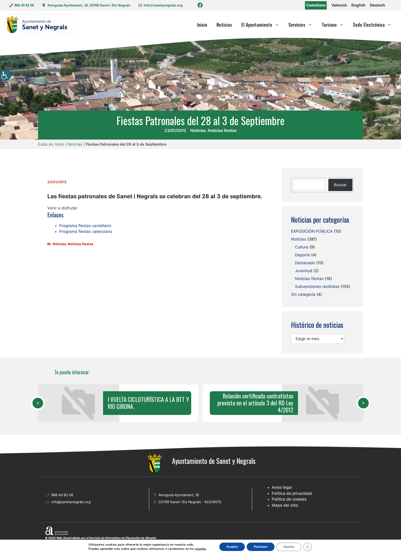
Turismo (329, 24)
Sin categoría (303, 294)
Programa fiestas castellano (85, 225)
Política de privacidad (292, 493)
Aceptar (232, 546)
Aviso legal (282, 487)
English (358, 5)
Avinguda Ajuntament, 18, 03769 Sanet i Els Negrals (88, 5)
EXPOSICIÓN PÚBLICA (312, 231)
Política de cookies (289, 499)
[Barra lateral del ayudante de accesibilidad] (5, 75)
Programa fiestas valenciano (85, 231)
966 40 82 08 (24, 5)
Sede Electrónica (369, 24)
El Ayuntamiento (256, 24)
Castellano (316, 5)
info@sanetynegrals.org (163, 5)
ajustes (200, 549)
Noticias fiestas (222, 130)
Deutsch (377, 5)
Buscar (340, 184)
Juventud (303, 270)
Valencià (339, 5)
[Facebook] (200, 6)
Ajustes (288, 546)
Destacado (305, 263)
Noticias (224, 24)
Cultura (301, 247)
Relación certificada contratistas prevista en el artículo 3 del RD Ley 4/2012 (255, 402)
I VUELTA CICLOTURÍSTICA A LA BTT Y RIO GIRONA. (148, 403)
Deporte (302, 255)
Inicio (202, 24)
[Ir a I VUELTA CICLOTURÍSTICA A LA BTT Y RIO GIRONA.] (38, 403)
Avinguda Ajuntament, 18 (178, 495)
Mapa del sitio (285, 505)
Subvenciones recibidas (317, 286)
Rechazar (261, 546)
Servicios (296, 24)
